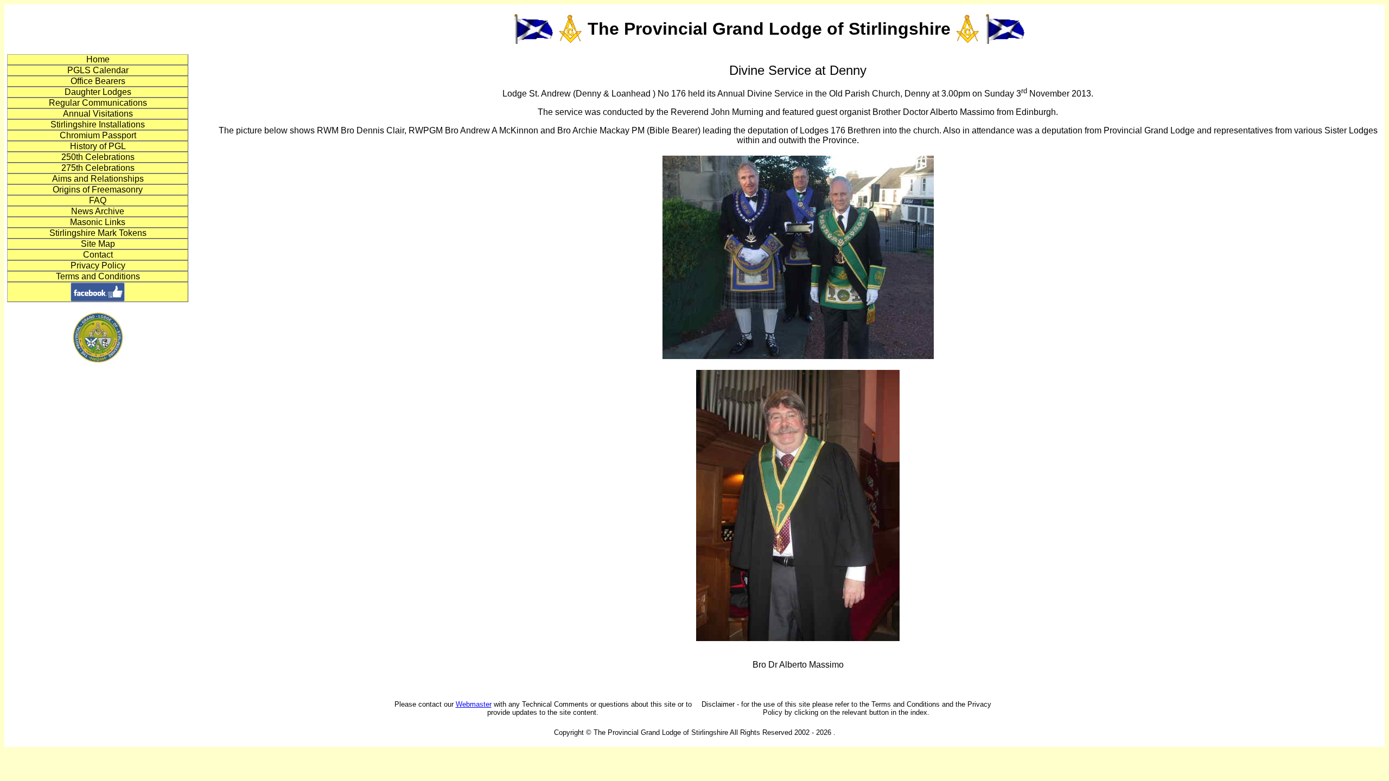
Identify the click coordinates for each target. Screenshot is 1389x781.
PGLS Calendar (98, 70)
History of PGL (98, 146)
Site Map (98, 243)
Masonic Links (97, 222)
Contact (98, 254)
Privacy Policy (98, 265)
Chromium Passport (98, 135)
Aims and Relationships (98, 178)
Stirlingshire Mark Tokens (97, 233)
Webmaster (474, 704)
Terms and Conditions (98, 276)
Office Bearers (98, 81)
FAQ (97, 200)
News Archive (97, 211)
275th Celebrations (98, 167)
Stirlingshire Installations (97, 124)
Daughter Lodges (98, 92)
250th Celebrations (98, 157)
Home (98, 59)
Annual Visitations (98, 113)
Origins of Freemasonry (98, 189)
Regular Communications (98, 102)
